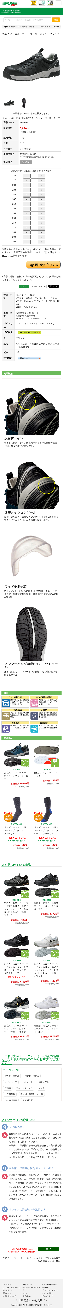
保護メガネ (43, 1082)
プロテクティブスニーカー (48, 27)
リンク (25, 1293)
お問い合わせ (8, 1290)
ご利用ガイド (8, 1284)
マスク (41, 1088)
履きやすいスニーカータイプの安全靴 (27, 1216)
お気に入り (24, 287)
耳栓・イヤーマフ (24, 1088)
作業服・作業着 (32, 1076)
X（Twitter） (27, 1296)
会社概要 (45, 1287)
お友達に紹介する (39, 286)
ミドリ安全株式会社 (49, 1284)
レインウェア (11, 1082)
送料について (27, 1284)
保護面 (8, 1088)
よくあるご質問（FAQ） (12, 1287)
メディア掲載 (47, 1293)
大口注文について (9, 1296)
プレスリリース (47, 1296)
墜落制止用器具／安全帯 (32, 1094)
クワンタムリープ (40, 1224)
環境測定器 (28, 1100)
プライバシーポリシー (50, 1290)
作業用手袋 (10, 1094)
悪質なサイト (8, 1293)
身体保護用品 (11, 1100)
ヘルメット (28, 1082)
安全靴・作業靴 (28, 27)
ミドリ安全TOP (13, 27)
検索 (56, 20)
